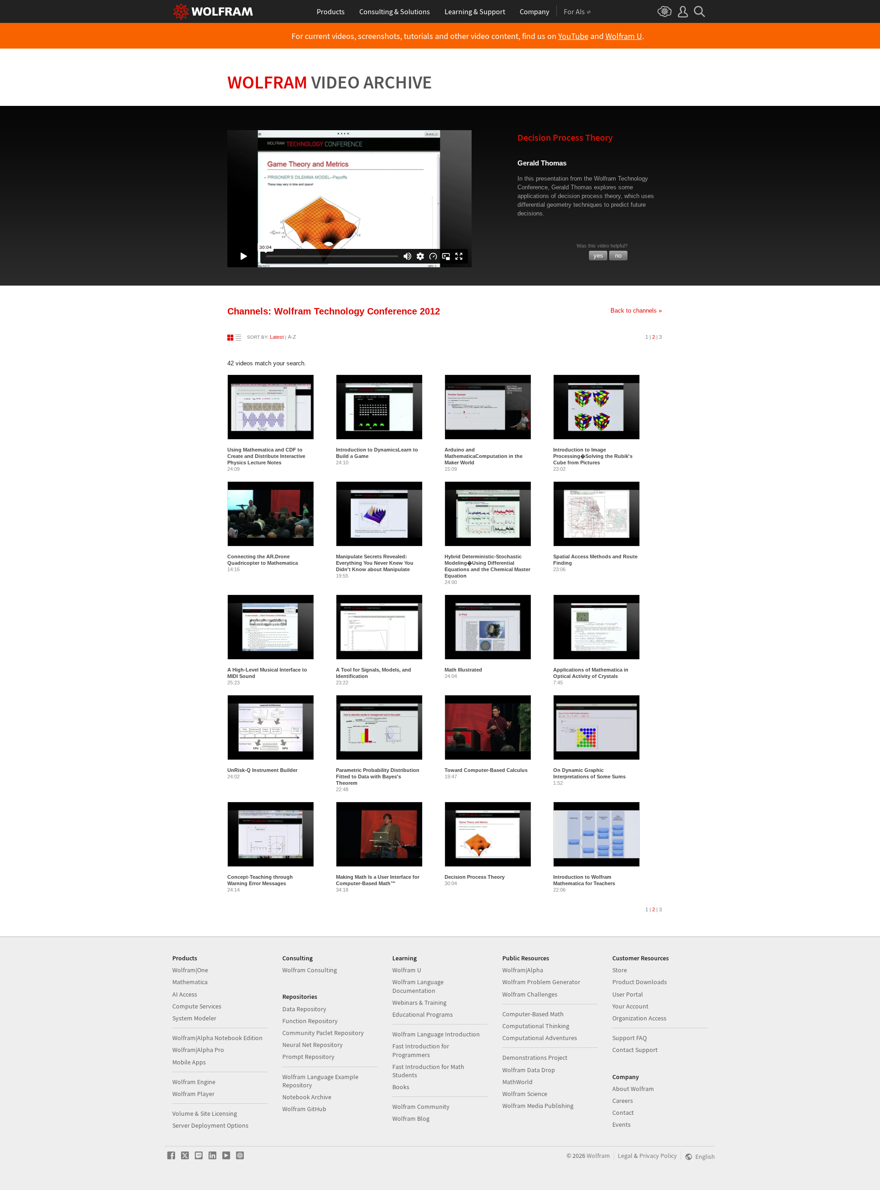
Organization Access (639, 1018)
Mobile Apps (189, 1062)
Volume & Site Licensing (204, 1113)
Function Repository (310, 1021)
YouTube (573, 36)
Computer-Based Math (533, 1014)
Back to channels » (636, 310)
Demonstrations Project (534, 1057)
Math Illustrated (463, 669)
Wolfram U (623, 36)
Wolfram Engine (193, 1082)
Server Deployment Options (210, 1125)
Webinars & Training (419, 1002)
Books (400, 1087)
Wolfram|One (190, 970)
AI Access (184, 994)
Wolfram (329, 82)
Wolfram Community (421, 1106)
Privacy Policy (658, 1155)
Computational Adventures (539, 1038)
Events (621, 1124)
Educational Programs (422, 1014)
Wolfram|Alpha (522, 970)
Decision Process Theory (475, 877)
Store (619, 970)
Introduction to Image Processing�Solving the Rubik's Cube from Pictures (592, 456)
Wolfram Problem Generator (541, 982)
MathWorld (517, 1082)
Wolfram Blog (410, 1118)
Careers (622, 1100)
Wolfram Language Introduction (436, 1034)
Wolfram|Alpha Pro (198, 1050)
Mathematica (190, 982)
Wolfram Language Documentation (418, 986)
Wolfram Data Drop (528, 1070)
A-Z (292, 337)
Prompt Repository (308, 1056)
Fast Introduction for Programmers (420, 1050)
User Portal (627, 994)
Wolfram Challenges (529, 994)
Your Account (630, 1006)
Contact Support (635, 1050)
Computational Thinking (535, 1026)
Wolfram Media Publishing (537, 1106)
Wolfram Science (524, 1094)
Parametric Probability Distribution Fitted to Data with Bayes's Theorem (377, 776)
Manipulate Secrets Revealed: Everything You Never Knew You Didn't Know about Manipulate (374, 563)
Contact (623, 1112)
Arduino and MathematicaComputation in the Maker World (483, 456)
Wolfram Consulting (309, 970)
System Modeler (194, 1018)
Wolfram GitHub (304, 1109)
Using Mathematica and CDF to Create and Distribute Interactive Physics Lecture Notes (266, 456)
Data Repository (304, 1009)
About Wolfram (633, 1089)
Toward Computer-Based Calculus (486, 770)
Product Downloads (639, 982)
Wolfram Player (193, 1094)
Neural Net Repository (312, 1045)
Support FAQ (629, 1038)
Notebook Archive (306, 1097)
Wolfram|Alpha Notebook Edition (217, 1038)
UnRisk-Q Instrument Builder (262, 770)
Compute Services (196, 1006)
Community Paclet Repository (323, 1033)
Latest (277, 337)
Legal (625, 1155)
